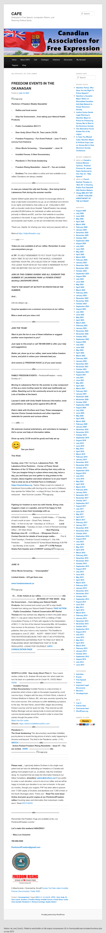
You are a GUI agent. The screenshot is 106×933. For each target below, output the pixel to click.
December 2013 (82, 621)
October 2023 (81, 303)
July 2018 (80, 476)
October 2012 (81, 653)
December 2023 (82, 298)
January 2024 (81, 295)
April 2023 (80, 320)
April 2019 (80, 451)
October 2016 (81, 533)
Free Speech (81, 679)
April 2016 (80, 549)
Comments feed (82, 708)
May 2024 (80, 284)
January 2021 (81, 394)
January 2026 (81, 230)
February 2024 (81, 292)
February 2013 (81, 648)
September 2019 (82, 437)
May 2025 (80, 251)
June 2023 (80, 314)
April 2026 (80, 221)
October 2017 (81, 500)
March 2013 (80, 645)
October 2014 (81, 596)
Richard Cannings (38, 902)
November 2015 (82, 560)
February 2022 (81, 358)
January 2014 (81, 618)
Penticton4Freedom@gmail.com (25, 847)
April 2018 (80, 484)
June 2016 (80, 544)
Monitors (79, 690)
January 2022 (81, 361)
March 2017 (80, 519)
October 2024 (81, 271)
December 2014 (82, 591)
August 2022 (81, 342)
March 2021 (80, 388)
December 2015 (82, 558)
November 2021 (82, 366)
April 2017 (80, 517)
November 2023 (82, 301)
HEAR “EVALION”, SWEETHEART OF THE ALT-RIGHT (84, 198)
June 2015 (80, 574)
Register (15, 65)
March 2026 (80, 224)
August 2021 (81, 374)
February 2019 (81, 456)
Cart (35, 59)
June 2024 (80, 281)
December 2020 (82, 396)
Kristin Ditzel (58, 899)
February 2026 (81, 227)
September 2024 (82, 273)
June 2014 (80, 604)
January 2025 (81, 262)
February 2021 (81, 391)
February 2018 (81, 489)
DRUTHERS (27, 803)
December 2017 (82, 495)
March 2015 (80, 582)
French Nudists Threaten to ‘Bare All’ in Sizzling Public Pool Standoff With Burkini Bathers (84, 184)
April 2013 (80, 643)
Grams (78, 682)
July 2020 (80, 410)
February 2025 (81, 260)
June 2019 (80, 446)
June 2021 (80, 380)
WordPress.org (82, 711)
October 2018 (81, 467)
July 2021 (80, 377)
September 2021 (82, 372)
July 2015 (80, 571)
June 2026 (80, 216)
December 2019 (82, 429)
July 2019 (80, 443)
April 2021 (80, 385)
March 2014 (80, 612)
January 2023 (81, 328)
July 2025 (80, 246)
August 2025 (81, 243)
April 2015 (80, 580)
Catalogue (45, 59)
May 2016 (80, 547)
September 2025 (82, 240)
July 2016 (80, 541)
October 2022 (81, 336)
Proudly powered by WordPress (53, 914)
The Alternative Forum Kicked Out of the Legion (85, 131)
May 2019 (80, 448)
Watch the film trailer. (20, 720)
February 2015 (81, 585)
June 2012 (80, 664)
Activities (80, 674)
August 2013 (81, 632)
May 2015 (80, 577)
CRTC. (53, 897)
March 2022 (80, 355)
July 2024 (80, 279)
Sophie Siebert (51, 902)
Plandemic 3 (26, 902)
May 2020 (80, 415)
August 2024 (81, 276)
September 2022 (82, 339)
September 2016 (82, 536)
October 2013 (81, 626)
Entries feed (81, 705)
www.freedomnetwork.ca (22, 583)
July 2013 (80, 634)
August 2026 (81, 210)
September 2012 (82, 656)
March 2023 (80, 322)
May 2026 (80, 219)
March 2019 (80, 454)
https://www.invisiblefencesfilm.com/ (34, 723)
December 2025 (82, 232)
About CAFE (25, 59)
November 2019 (82, 432)
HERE (14, 682)
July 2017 (80, 509)
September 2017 (82, 503)
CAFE (16, 13)
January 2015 (81, 588)
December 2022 (82, 331)
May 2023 (80, 317)
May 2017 (80, 514)
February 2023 (81, 325)
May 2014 (80, 607)
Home (14, 59)
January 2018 (81, 492)
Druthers (24, 899)
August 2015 (81, 569)
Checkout (56, 59)
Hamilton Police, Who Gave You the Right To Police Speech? (85, 90)
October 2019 (81, 435)
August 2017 (81, 506)
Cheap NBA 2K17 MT (84, 193)
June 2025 (80, 249)
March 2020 (80, 421)
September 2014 (82, 599)
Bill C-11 (39, 897)
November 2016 (82, 530)
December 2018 (82, 462)
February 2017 (81, 522)
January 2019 (81, 459)
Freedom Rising (34, 899)
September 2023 (82, 306)
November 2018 (82, 465)
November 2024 (82, 268)
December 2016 (82, 528)
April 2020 (80, 418)
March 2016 (80, 552)
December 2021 (82, 364)
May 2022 (80, 350)
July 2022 (80, 344)
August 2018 (81, 473)
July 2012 (80, 662)
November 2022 (82, 333)
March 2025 (80, 257)
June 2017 (80, 511)
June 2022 (80, 347)
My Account (81, 59)
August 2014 (81, 602)
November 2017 (82, 498)
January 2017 (81, 525)
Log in (78, 703)
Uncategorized (23, 897)
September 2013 (82, 629)
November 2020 (82, 399)
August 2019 (81, 440)
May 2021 (80, 383)
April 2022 (80, 353)
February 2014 (81, 615)
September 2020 (82, 405)
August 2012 (81, 659)
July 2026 (80, 213)
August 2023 (81, 309)
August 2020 (81, 407)
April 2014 (80, 610)
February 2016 (81, 555)
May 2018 (80, 481)
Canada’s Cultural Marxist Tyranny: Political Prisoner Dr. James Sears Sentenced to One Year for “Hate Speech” (84, 168)
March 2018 (80, 487)
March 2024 (80, 290)
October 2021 (81, 369)
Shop (24, 65)
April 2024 (80, 287)
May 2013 (80, 640)
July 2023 (80, 312)
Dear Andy (61, 897)
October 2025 (81, 238)
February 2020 (81, 424)
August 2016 (81, 539)
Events (79, 677)
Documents (68, 59)
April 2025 (80, 254)
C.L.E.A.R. (46, 897)
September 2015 (82, 566)
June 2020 (80, 413)
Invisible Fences (47, 899)
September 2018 (82, 470)
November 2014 (82, 593)
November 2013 (82, 623)
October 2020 (81, 402)
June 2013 (80, 637)
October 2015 (81, 563)
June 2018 (80, 478)
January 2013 (81, 651)
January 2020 (81, 426)
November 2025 (82, 235)
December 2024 (82, 265)
